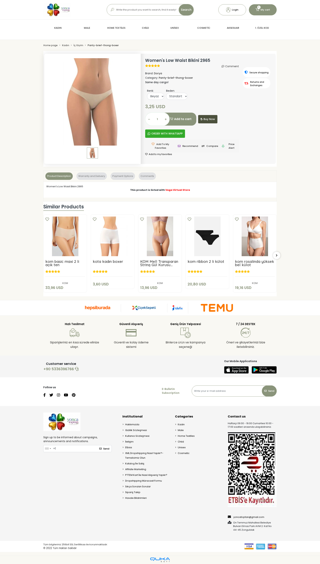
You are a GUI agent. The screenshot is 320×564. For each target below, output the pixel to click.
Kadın (181, 424)
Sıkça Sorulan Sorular (138, 486)
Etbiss (128, 447)
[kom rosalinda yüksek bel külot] (255, 236)
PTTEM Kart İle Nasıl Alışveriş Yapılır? (146, 475)
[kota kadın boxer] (112, 236)
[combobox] (48, 448)
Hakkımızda (132, 424)
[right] (276, 255)
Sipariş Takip (132, 492)
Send (271, 391)
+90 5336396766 (59, 369)
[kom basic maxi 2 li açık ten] (65, 236)
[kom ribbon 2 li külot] (207, 236)
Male (181, 430)
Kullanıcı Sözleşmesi (137, 436)
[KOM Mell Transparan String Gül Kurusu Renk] (160, 236)
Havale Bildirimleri (136, 498)
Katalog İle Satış (134, 463)
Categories (184, 416)
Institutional (132, 416)
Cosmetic (183, 453)
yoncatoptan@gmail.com (248, 517)
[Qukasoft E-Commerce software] (160, 560)
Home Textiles (186, 436)
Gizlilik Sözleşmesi (136, 430)
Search (186, 10)
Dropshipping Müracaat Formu (143, 481)
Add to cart (182, 119)
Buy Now (209, 119)
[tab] (59, 176)
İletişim (129, 441)
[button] (232, 9)
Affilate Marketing (135, 469)
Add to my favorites (160, 154)
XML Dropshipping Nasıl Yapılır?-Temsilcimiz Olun (144, 455)
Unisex (182, 447)
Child (181, 441)
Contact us (237, 416)
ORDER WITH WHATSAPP (167, 133)
